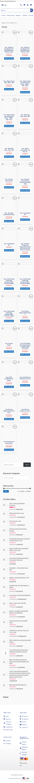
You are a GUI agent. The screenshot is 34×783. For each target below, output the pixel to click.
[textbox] (17, 478)
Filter (6, 491)
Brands (18, 15)
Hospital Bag (10, 15)
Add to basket (9, 58)
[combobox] (17, 478)
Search (27, 464)
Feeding (24, 15)
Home (3, 23)
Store (3, 15)
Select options (9, 351)
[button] (2, 5)
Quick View (9, 44)
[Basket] (31, 4)
